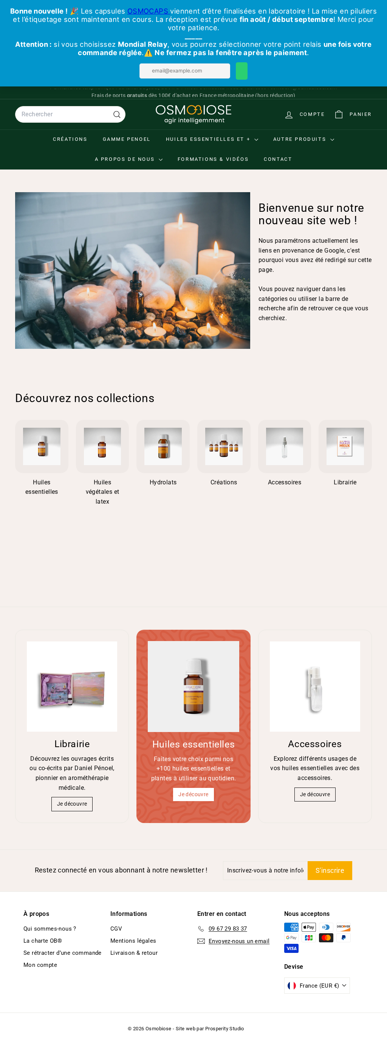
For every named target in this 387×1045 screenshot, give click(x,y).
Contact (278, 159)
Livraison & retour (134, 952)
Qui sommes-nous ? (49, 928)
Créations (70, 139)
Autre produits (300, 139)
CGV (116, 928)
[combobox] (70, 114)
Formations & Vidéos (213, 159)
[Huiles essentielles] (193, 686)
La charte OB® (42, 940)
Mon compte (40, 965)
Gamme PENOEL (127, 139)
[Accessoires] (315, 686)
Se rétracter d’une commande (62, 952)
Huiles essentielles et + (209, 139)
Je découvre (72, 804)
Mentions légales (133, 940)
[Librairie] (72, 686)
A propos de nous (126, 159)
